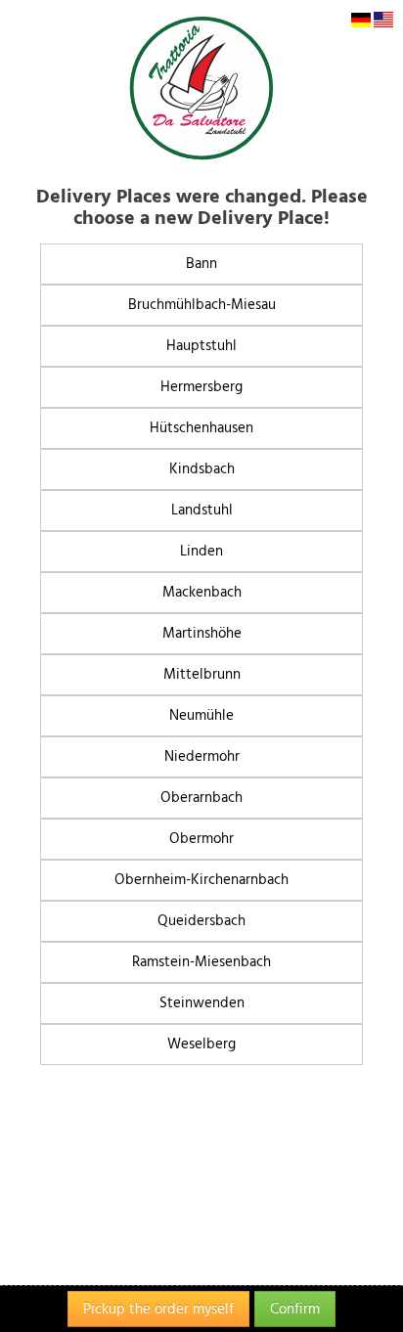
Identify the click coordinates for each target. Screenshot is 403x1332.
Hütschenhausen (201, 428)
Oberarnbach (201, 797)
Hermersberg (201, 387)
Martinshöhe (202, 633)
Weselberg (201, 1044)
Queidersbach (201, 920)
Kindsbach (202, 469)
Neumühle (201, 715)
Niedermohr (202, 756)
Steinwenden (202, 1003)
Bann (201, 263)
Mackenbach (202, 592)
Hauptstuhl (201, 345)
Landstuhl (202, 510)
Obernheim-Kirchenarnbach (201, 879)
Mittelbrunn (202, 674)
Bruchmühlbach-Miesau (202, 304)
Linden (201, 551)
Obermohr (201, 838)
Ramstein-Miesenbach (201, 962)
